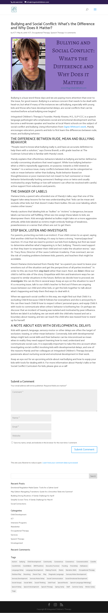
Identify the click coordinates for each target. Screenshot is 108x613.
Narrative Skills (71, 570)
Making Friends (51, 570)
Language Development (34, 570)
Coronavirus (69, 561)
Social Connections (18, 503)
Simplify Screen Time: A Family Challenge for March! (32, 499)
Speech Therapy (57, 32)
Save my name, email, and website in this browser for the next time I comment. (45, 442)
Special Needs (63, 582)
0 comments (70, 32)
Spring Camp (59, 587)
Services (14, 535)
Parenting (27, 574)
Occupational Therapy (41, 32)
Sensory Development (19, 578)
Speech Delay (16, 587)
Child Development (18, 514)
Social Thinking (40, 582)
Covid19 (93, 561)
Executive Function (52, 566)
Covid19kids (27, 566)
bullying (22, 561)
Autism (14, 561)
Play (44, 574)
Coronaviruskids (82, 561)
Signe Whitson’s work (75, 127)
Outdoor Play (16, 574)
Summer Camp (77, 587)
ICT (14, 32)
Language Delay (17, 570)
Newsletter (15, 526)
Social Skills (28, 582)
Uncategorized (17, 543)
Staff (68, 587)
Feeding (65, 566)
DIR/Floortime (38, 566)
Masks (61, 570)
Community (47, 561)
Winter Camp (90, 587)
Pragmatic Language (56, 574)
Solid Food (51, 582)
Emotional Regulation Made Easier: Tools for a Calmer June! (34, 487)
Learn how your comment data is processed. (60, 462)
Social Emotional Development (76, 578)
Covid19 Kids (16, 566)
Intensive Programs (19, 522)
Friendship (74, 566)
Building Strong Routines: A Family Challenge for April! (32, 495)
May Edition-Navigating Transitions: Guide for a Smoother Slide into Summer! (42, 491)
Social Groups (16, 582)
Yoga (14, 591)
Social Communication (55, 578)
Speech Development (31, 587)
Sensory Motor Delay (37, 578)
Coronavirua (58, 561)
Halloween (84, 566)
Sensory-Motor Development (76, 574)
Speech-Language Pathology (80, 582)
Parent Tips (37, 574)
